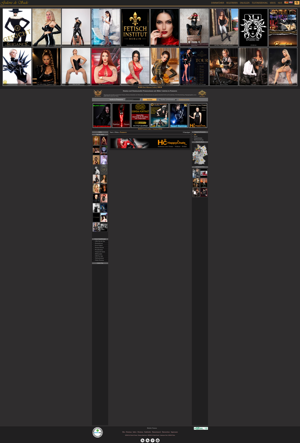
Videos (273, 2)
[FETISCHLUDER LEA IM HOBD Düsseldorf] (165, 67)
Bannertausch (156, 432)
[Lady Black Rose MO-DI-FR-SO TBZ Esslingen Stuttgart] (194, 67)
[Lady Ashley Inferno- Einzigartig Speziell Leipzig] (46, 67)
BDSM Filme (171, 435)
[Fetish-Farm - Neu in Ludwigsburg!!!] (103, 212)
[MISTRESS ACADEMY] (96, 221)
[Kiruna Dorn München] (194, 28)
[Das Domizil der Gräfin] (103, 231)
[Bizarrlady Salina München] (76, 28)
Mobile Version (152, 428)
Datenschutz (166, 432)
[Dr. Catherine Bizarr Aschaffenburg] (106, 28)
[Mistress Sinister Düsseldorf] (224, 67)
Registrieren (232, 2)
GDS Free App (99, 256)
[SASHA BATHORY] (96, 173)
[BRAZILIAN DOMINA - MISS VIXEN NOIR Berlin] (165, 28)
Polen (116, 132)
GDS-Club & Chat (100, 241)
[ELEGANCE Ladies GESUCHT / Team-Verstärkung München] (17, 28)
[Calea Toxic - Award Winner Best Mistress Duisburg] (283, 67)
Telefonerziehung (260, 2)
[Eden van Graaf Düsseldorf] (76, 67)
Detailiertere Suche (184, 99)
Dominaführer (217, 2)
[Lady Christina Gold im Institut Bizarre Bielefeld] (46, 28)
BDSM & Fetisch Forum (131, 435)
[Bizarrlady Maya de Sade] (96, 202)
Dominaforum (99, 243)
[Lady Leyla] (196, 196)
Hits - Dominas (127, 432)
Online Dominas (99, 260)
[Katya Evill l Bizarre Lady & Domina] (96, 183)
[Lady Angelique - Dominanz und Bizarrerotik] (96, 231)
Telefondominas (99, 258)
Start (111, 132)
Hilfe (280, 2)
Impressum (174, 432)
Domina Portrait (99, 247)
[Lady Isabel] (203, 196)
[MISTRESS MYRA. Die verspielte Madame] (103, 221)
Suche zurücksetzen (167, 99)
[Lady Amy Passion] (103, 202)
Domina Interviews (142, 435)
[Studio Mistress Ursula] (96, 192)
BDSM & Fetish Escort (153, 435)
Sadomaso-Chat (163, 435)
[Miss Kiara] (196, 187)
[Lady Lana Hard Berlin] (135, 67)
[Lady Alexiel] (96, 212)
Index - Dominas (138, 432)
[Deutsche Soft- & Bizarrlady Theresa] (103, 145)
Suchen (149, 99)
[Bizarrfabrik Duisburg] (283, 28)
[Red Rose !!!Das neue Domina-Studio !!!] (103, 192)
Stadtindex (147, 432)
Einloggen (244, 2)
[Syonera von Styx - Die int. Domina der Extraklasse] (203, 187)
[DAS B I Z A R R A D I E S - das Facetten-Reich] (103, 154)
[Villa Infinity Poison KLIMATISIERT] (103, 173)
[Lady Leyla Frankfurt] (253, 67)
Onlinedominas (198, 138)
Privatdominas (99, 249)
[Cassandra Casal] (196, 177)
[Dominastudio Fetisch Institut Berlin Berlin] (135, 28)
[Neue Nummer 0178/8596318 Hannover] (106, 67)
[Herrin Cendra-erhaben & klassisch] (103, 183)
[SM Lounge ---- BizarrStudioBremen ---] (96, 154)
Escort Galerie (99, 245)
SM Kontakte (98, 254)
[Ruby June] (96, 145)
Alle (195, 134)
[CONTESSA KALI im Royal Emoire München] (17, 67)
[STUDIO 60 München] (253, 28)
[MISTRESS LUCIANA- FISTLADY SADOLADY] (203, 177)
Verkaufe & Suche (100, 251)
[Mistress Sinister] (103, 164)
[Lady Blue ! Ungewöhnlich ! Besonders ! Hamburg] (224, 28)
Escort (195, 136)
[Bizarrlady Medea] (96, 164)
